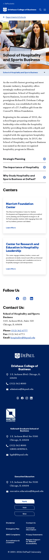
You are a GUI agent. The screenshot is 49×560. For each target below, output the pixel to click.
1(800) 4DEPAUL (19, 449)
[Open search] (40, 10)
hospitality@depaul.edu (23, 338)
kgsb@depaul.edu (19, 455)
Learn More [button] (11, 228)
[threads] (17, 397)
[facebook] (17, 298)
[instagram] (24, 298)
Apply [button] (24, 501)
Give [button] (24, 514)
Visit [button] (25, 507)
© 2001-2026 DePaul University (24, 552)
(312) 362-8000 (18, 384)
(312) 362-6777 (19, 331)
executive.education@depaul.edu (26, 491)
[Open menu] (44, 10)
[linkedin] (31, 298)
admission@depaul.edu (21, 389)
